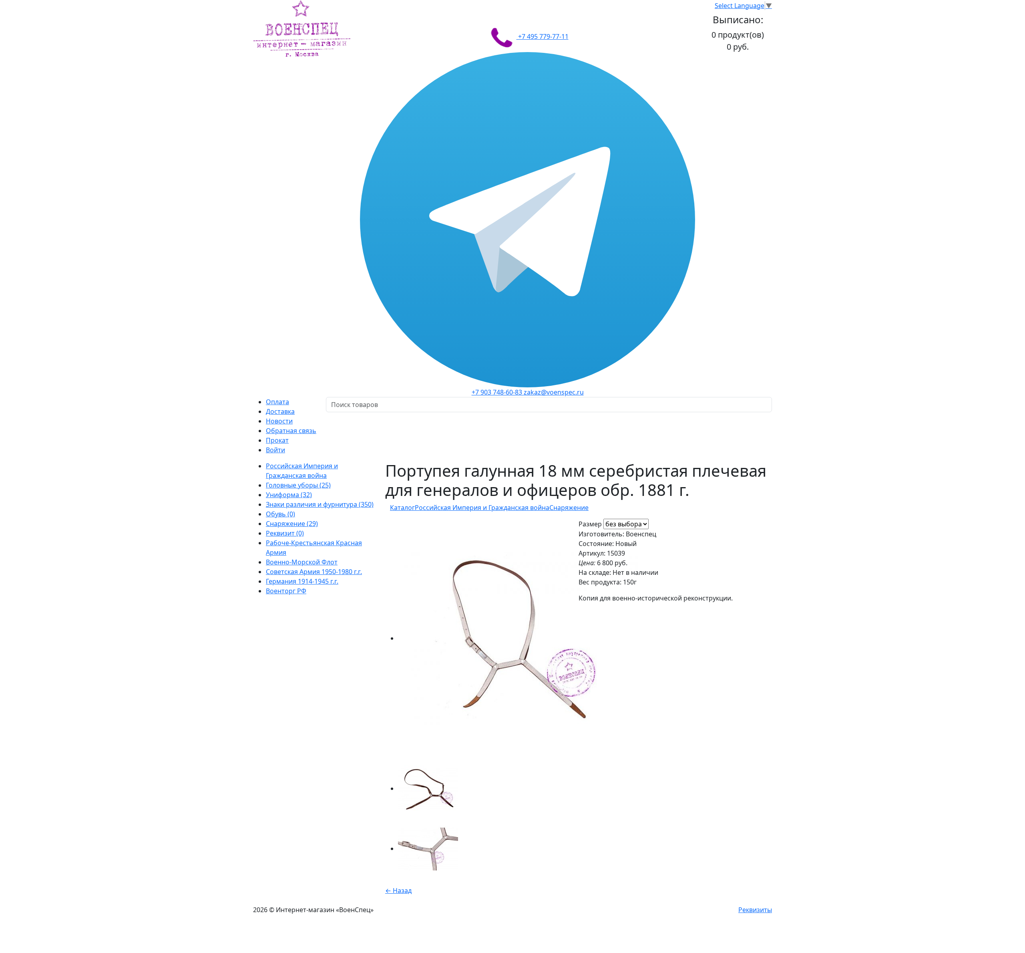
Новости (279, 421)
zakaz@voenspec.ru (554, 392)
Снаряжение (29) (292, 523)
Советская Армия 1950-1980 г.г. (314, 571)
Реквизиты (755, 909)
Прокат (277, 440)
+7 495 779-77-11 (543, 36)
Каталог (402, 507)
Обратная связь (291, 430)
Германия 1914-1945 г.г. (302, 581)
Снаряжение (569, 507)
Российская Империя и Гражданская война (482, 507)
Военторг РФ (286, 590)
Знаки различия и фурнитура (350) (320, 504)
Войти (275, 449)
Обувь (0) (280, 514)
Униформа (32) (289, 494)
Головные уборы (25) (298, 485)
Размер (590, 524)
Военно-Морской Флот (302, 562)
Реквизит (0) (285, 533)
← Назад (398, 890)
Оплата (277, 401)
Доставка (280, 411)
